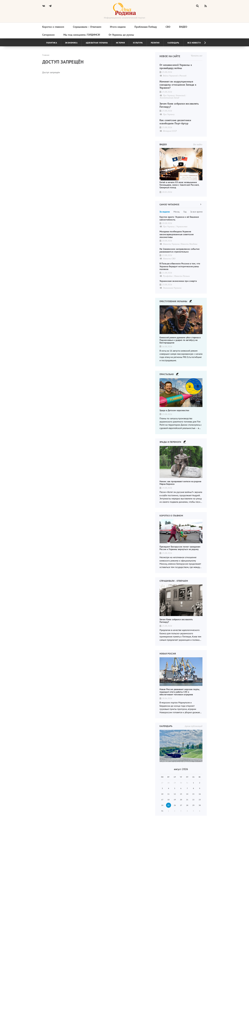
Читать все (196, 55)
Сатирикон (48, 34)
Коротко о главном (53, 26)
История (120, 42)
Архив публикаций (193, 726)
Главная (45, 55)
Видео (183, 26)
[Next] (203, 42)
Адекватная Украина (97, 42)
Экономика (71, 42)
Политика (51, 42)
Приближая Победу (145, 26)
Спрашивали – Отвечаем (87, 26)
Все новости (194, 42)
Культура (138, 42)
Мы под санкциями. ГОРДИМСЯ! (81, 34)
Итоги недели (118, 26)
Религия (155, 42)
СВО (168, 26)
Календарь (173, 42)
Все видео (197, 144)
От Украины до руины (121, 34)
